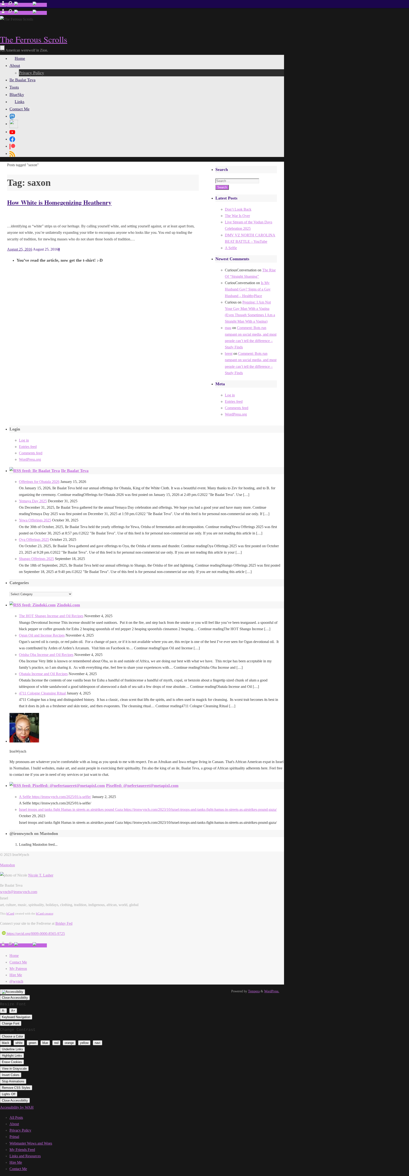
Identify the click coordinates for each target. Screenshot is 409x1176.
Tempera (254, 991)
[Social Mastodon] (12, 116)
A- (3, 1010)
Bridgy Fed (63, 923)
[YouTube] (12, 131)
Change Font (10, 1023)
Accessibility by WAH (17, 1107)
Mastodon (7, 865)
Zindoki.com (68, 605)
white (18, 1043)
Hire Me (15, 975)
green (32, 1043)
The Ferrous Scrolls (33, 39)
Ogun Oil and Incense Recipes (42, 635)
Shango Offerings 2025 (36, 559)
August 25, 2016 (19, 249)
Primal (14, 1137)
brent (228, 353)
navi (97, 1043)
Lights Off (8, 1094)
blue (45, 1043)
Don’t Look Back (238, 209)
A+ (13, 1010)
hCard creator (44, 913)
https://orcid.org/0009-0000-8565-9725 (35, 934)
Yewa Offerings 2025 (35, 520)
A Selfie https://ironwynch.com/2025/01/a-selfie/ (55, 797)
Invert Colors (10, 1075)
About (14, 1124)
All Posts (16, 1117)
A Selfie (231, 248)
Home (14, 956)
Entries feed (234, 401)
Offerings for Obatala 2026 (39, 482)
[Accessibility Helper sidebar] (12, 991)
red (56, 1043)
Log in (230, 395)
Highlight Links (12, 1055)
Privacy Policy (20, 1130)
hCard (10, 913)
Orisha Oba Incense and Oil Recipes (46, 655)
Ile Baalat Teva (75, 470)
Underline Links (12, 1049)
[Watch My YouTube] (23, 5)
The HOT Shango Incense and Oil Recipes (51, 616)
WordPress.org (236, 414)
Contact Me (18, 962)
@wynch (16, 981)
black (5, 1043)
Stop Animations (13, 1081)
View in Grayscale (14, 1068)
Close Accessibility (15, 997)
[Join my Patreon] (10, 5)
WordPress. (271, 991)
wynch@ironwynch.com (18, 892)
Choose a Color (12, 1036)
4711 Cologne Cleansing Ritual (42, 693)
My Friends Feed (22, 1150)
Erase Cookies (12, 1062)
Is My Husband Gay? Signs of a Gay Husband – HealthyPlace (248, 289)
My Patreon (18, 969)
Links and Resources (25, 1156)
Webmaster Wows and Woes (30, 1143)
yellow (84, 1043)
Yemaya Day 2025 (33, 501)
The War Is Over (237, 216)
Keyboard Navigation (16, 1017)
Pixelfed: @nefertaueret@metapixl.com (142, 785)
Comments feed (236, 408)
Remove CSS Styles (16, 1087)
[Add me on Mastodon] (3, 5)
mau (228, 328)
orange (69, 1043)
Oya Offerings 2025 (34, 540)
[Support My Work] (40, 5)
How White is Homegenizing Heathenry (59, 202)
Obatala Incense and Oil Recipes (43, 674)
